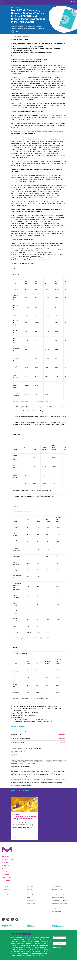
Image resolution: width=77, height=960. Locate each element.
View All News (14, 793)
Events (4, 871)
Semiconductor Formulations (59, 894)
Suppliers (5, 874)
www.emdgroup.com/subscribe (50, 761)
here (28, 710)
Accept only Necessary (59, 943)
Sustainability (7, 859)
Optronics (54, 892)
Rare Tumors (30, 889)
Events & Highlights (56, 911)
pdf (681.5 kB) (62, 738)
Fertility (28, 897)
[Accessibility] (73, 10)
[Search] (71, 2)
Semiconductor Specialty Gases (59, 903)
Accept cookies (59, 937)
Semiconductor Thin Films (58, 889)
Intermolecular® (55, 906)
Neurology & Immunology (33, 894)
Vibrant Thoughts (31, 903)
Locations (6, 880)
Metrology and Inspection (58, 897)
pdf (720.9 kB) (62, 731)
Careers (5, 862)
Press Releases (15, 7)
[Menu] (74, 2)
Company (5, 857)
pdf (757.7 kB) (62, 734)
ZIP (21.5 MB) (62, 742)
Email (15, 754)
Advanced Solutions (7, 892)
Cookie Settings (57, 947)
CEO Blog (54, 908)
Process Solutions (6, 889)
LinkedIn (37, 714)
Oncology (29, 892)
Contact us (6, 877)
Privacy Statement (39, 955)
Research (5, 865)
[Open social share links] (13, 31)
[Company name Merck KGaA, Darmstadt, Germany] (3, 2)
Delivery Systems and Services (59, 900)
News (4, 868)
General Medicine (31, 900)
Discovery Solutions (6, 894)
